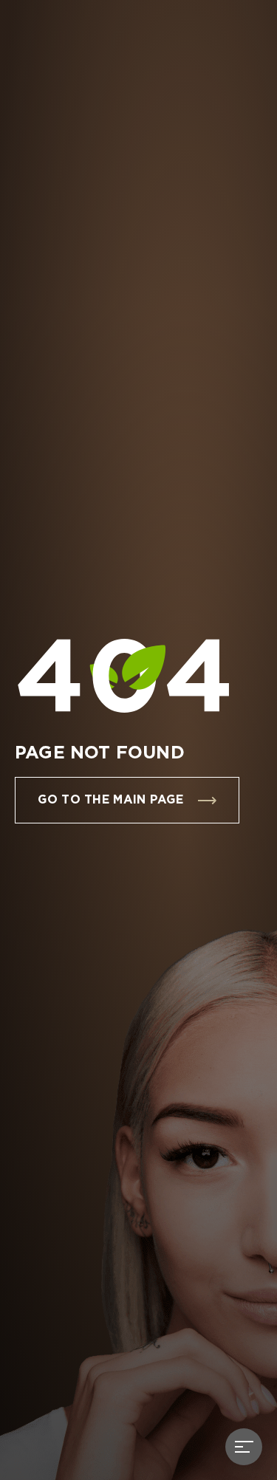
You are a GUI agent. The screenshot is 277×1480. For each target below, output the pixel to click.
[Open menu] (243, 1446)
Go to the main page (110, 800)
